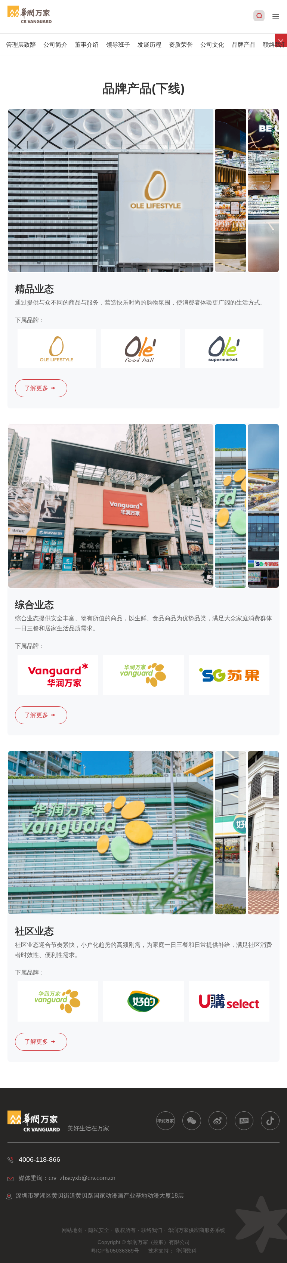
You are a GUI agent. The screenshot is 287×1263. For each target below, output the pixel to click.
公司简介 (55, 44)
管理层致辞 (21, 44)
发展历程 (149, 44)
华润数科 (186, 1251)
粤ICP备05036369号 (115, 1251)
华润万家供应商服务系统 (196, 1230)
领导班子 (118, 44)
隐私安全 (98, 1230)
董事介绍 (87, 44)
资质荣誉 (181, 44)
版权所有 (125, 1230)
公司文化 (212, 44)
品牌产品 (244, 44)
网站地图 (72, 1230)
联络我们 (275, 44)
